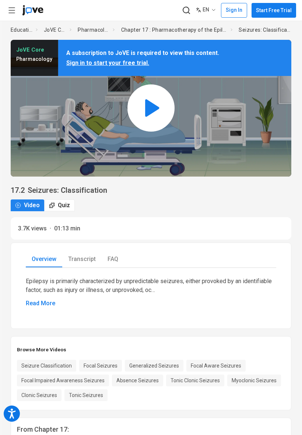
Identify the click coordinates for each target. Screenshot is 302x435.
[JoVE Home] (32, 10)
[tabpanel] (151, 292)
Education (22, 30)
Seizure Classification (46, 366)
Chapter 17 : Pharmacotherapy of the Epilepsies (174, 30)
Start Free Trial (274, 10)
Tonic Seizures (86, 395)
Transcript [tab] (82, 258)
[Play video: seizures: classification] (151, 108)
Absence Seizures (137, 380)
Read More (40, 303)
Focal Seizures (100, 366)
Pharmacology (94, 30)
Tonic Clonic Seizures (195, 380)
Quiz (64, 205)
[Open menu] (12, 10)
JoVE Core (55, 30)
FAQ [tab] (113, 258)
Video (32, 205)
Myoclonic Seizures (254, 380)
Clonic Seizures (39, 395)
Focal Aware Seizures (216, 366)
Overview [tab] (44, 258)
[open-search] (186, 10)
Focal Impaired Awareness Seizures (63, 380)
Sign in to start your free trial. (107, 62)
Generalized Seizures (154, 366)
